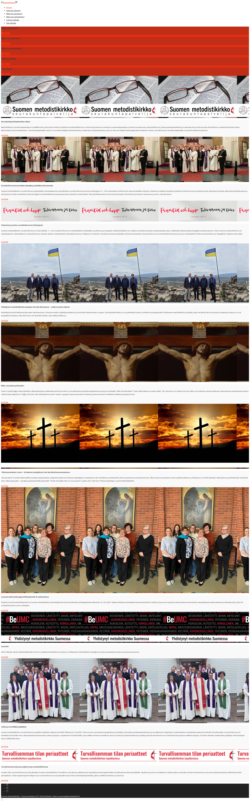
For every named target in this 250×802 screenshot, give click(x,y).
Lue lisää (4, 135)
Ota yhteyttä (11, 23)
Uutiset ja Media (12, 20)
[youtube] (7, 788)
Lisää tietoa (5, 33)
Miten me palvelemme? (15, 17)
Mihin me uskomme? (14, 14)
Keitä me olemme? (13, 10)
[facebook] (7, 785)
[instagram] (7, 791)
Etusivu (9, 7)
